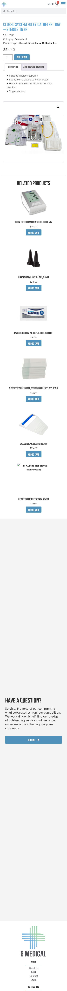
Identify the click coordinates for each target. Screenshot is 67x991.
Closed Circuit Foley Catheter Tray (38, 43)
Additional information (33, 66)
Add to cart (22, 57)
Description (13, 66)
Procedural (21, 39)
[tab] (13, 67)
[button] (63, 4)
